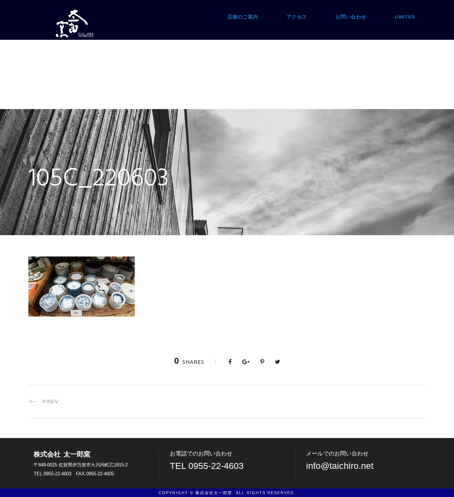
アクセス (297, 17)
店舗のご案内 (242, 17)
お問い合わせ (351, 17)
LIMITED (405, 17)
